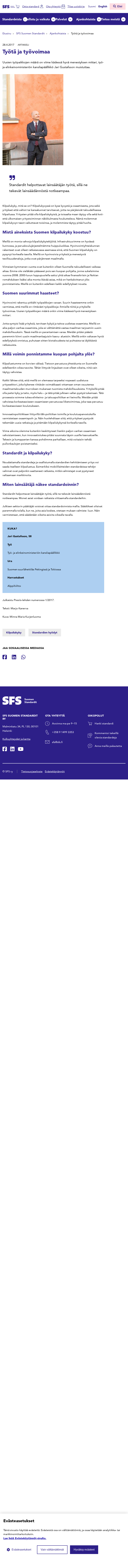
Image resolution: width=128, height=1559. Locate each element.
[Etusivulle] (8, 6)
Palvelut (61, 19)
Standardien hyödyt (44, 632)
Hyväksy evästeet (84, 1549)
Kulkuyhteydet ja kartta (16, 739)
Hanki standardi (104, 723)
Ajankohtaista (86, 19)
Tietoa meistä (110, 19)
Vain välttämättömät (52, 1549)
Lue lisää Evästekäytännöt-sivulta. (24, 1538)
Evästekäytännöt (55, 771)
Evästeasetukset (21, 1549)
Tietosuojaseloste (31, 771)
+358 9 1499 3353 (63, 732)
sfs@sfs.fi (57, 742)
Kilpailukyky (14, 632)
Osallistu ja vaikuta (36, 19)
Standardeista (12, 19)
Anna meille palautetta (108, 746)
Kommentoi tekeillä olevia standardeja (106, 735)
